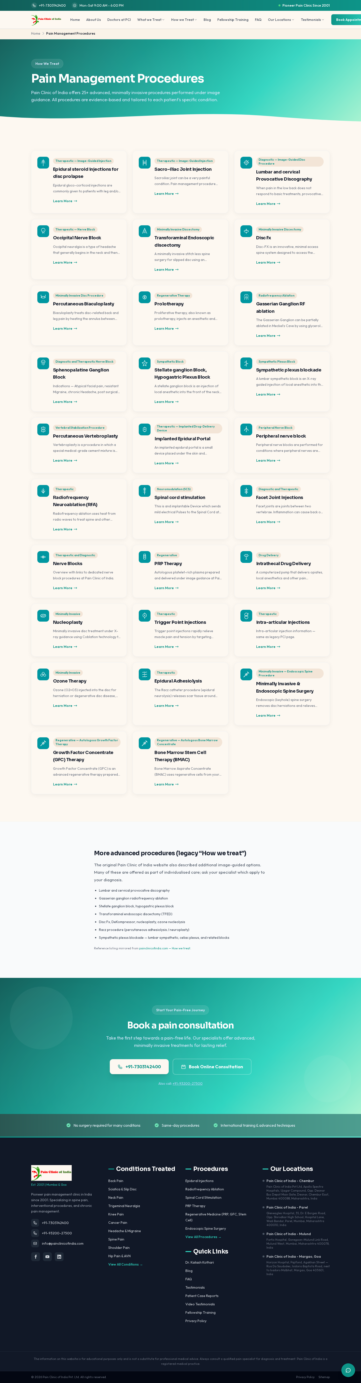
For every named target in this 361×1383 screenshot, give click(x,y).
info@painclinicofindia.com (62, 1243)
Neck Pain (115, 1197)
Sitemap (324, 1377)
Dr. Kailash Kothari (199, 1262)
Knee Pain (116, 1214)
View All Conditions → (125, 1264)
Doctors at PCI (119, 19)
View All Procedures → (203, 1237)
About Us (93, 19)
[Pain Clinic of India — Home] (46, 20)
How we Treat (182, 19)
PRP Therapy (195, 1206)
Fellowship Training (233, 19)
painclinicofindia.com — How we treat (164, 948)
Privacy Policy (196, 1321)
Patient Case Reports (202, 1296)
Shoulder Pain (119, 1247)
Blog (207, 19)
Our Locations (279, 19)
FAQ (258, 19)
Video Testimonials (200, 1304)
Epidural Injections (199, 1181)
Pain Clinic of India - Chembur (290, 1181)
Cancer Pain (117, 1222)
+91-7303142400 (52, 5)
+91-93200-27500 (188, 1083)
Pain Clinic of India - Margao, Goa (293, 1256)
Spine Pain (116, 1239)
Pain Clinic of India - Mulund (288, 1234)
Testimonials (311, 19)
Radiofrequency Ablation (204, 1189)
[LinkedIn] (59, 1256)
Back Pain (115, 1181)
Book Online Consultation (216, 1066)
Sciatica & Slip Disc (122, 1189)
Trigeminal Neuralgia (124, 1206)
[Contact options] (348, 1370)
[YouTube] (47, 1256)
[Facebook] (35, 1256)
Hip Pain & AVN (119, 1256)
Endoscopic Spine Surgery (205, 1228)
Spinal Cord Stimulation (203, 1197)
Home (75, 19)
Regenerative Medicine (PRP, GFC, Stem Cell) (215, 1217)
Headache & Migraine (124, 1231)
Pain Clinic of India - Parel (287, 1207)
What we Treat (149, 19)
